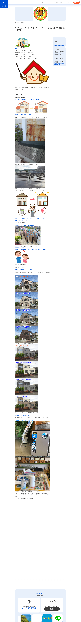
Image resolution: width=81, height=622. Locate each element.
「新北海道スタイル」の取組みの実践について (24, 420)
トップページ (17, 22)
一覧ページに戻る (57, 64)
